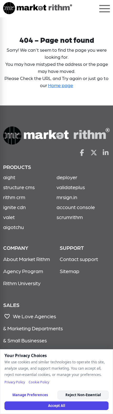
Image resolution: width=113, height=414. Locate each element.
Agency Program (23, 271)
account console (75, 207)
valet (9, 217)
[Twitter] (94, 152)
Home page (60, 85)
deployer (66, 177)
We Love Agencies (33, 316)
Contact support (79, 259)
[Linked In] (106, 152)
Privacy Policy (14, 382)
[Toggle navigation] (104, 8)
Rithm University (21, 283)
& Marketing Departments (33, 328)
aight (9, 177)
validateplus (70, 187)
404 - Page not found (37, 8)
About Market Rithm (26, 259)
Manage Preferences (30, 394)
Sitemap (69, 271)
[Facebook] (82, 152)
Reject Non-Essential (83, 394)
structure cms (19, 187)
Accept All (56, 405)
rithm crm (14, 197)
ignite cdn (14, 207)
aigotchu (13, 227)
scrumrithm (69, 217)
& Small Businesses (25, 340)
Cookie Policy (39, 382)
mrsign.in (66, 197)
